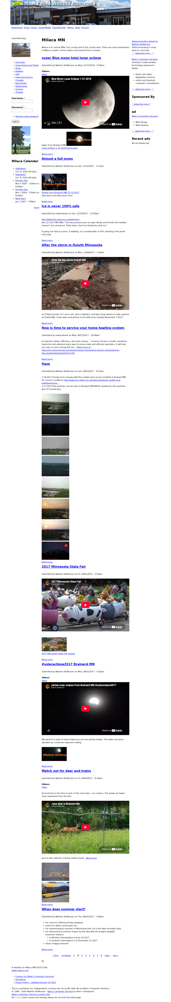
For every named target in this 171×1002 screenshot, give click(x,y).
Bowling (19, 71)
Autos (18, 68)
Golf (17, 74)
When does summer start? (64, 909)
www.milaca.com (20, 970)
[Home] (18, 3)
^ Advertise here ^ (141, 104)
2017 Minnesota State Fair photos (58, 653)
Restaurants (21, 86)
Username (18, 98)
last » (115, 955)
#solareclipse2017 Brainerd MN (68, 664)
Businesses (17, 27)
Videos (70, 27)
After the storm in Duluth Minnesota (72, 245)
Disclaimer (20, 979)
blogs (77, 27)
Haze (46, 364)
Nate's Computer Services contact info (31, 994)
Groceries (20, 62)
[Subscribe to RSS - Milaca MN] (43, 961)
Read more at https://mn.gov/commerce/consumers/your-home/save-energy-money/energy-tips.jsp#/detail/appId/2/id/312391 (81, 350)
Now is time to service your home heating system (83, 328)
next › (107, 955)
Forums (85, 27)
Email (26, 27)
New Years (20, 198)
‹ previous (66, 955)
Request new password (26, 116)
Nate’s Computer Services (145, 116)
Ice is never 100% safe (60, 206)
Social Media (44, 27)
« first (55, 955)
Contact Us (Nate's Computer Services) (34, 976)
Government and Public (27, 65)
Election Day (21, 180)
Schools (19, 89)
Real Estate (21, 83)
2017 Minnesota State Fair (64, 566)
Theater (19, 92)
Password (18, 107)
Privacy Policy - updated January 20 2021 (35, 982)
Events (34, 27)
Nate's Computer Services (145, 59)
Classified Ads (59, 27)
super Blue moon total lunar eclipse (71, 58)
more (36, 207)
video (44, 74)
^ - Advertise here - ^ (143, 53)
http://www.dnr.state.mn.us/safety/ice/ (60, 219)
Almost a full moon (57, 158)
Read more (47, 154)
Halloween (20, 168)
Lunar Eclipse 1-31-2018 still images (60, 148)
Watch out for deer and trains (66, 771)
